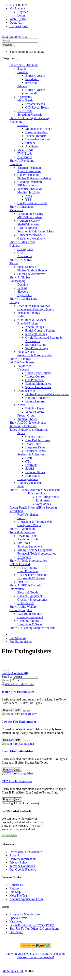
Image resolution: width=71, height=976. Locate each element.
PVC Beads (24, 111)
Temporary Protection (22, 426)
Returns (14, 888)
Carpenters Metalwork (31, 238)
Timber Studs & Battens (32, 270)
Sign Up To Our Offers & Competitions (34, 928)
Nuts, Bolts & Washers (31, 320)
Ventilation (16, 511)
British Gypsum (35, 75)
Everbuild (31, 465)
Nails (20, 316)
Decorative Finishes (37, 139)
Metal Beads (25, 100)
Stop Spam (16, 932)
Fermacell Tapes (35, 451)
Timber (13, 263)
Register (22, 12)
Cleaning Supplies (20, 610)
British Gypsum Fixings (40, 330)
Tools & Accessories (22, 532)
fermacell (31, 82)
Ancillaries (32, 146)
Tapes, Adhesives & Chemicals (28, 429)
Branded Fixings (27, 323)
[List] (3, 670)
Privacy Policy (18, 862)
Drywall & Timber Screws (33, 305)
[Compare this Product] (28, 710)
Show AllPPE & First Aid (25, 585)
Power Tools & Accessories (34, 355)
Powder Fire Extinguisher (19, 721)
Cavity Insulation (28, 174)
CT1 (28, 461)
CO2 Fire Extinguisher (17, 781)
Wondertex (32, 79)
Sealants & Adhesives (30, 454)
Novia (21, 404)
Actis (28, 196)
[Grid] (7, 670)
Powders (22, 72)
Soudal (29, 468)
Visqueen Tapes (35, 447)
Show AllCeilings (20, 259)
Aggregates (24, 97)
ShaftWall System (28, 224)
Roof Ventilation (27, 514)
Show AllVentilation (22, 528)
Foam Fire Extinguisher (18, 751)
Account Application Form (26, 899)
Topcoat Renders (35, 135)
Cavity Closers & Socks (32, 203)
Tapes (21, 433)
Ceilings (14, 245)
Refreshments (25, 603)
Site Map (15, 892)
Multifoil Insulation (29, 192)
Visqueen (23, 369)
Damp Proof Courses (38, 373)
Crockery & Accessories (32, 599)
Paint (20, 486)
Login (21, 15)
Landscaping (17, 281)
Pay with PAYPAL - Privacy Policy (31, 925)
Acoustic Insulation (29, 171)
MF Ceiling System (29, 217)
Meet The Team (19, 895)
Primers (22, 86)
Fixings (14, 302)
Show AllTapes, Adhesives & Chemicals (34, 489)
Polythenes (24, 366)
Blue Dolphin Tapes (37, 440)
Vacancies (15, 921)
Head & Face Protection (32, 574)
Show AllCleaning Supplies (26, 627)
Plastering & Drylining (23, 65)
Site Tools (23, 543)
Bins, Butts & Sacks (29, 624)
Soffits (21, 518)
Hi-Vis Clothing (27, 567)
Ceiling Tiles (25, 249)
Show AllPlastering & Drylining (29, 118)
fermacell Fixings (36, 334)
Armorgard (24, 557)
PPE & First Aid (19, 564)
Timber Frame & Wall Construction (47, 394)
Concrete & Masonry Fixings (35, 309)
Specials (50, 627)
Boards (21, 68)
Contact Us (16, 885)
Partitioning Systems (30, 213)
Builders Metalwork (29, 235)
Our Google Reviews (22, 869)
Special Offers (18, 918)
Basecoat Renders (36, 132)
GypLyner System (28, 220)
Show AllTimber (19, 277)
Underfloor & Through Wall (34, 521)
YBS (28, 199)
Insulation (15, 164)
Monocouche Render (38, 128)
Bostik (29, 458)
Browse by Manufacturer (25, 914)
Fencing (22, 288)
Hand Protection (27, 571)
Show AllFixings (20, 358)
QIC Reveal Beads (37, 107)
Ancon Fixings (34, 327)
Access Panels (18, 507)
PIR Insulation (26, 185)
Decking (22, 284)
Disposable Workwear (31, 578)
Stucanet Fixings (35, 344)
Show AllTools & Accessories (28, 560)
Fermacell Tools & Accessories (36, 553)
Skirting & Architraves (31, 274)
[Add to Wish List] (24, 710)
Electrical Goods (27, 592)
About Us (15, 855)
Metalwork (16, 210)
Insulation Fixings (28, 312)
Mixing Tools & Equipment (34, 550)
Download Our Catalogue (25, 851)
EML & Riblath (27, 227)
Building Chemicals (29, 482)
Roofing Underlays (37, 397)
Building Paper (34, 408)
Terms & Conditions (22, 866)
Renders (22, 125)
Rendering (15, 121)
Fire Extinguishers (47, 497)
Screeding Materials (29, 114)
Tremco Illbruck (27, 419)
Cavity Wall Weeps (29, 525)
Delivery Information (22, 859)
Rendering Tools (27, 539)
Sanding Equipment (29, 546)
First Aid (22, 581)
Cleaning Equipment (30, 617)
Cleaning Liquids (28, 620)
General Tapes (34, 436)
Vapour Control (35, 376)
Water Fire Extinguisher (18, 691)
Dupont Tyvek (26, 390)
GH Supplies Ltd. (13, 971)
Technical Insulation (29, 189)
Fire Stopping (36, 493)
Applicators (32, 475)
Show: (6, 680)
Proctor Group (26, 415)
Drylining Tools (27, 535)
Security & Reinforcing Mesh (35, 231)
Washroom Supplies (29, 613)
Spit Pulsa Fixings (36, 348)
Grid (20, 252)
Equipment (43, 500)
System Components (38, 387)
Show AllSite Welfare (22, 606)
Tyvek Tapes (33, 443)
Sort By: (7, 676)
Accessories (24, 157)
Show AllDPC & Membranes (27, 422)
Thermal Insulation (29, 167)
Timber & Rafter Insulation (34, 178)
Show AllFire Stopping (42, 507)
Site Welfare (17, 589)
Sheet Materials (26, 266)
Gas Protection (34, 380)
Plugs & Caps (26, 351)
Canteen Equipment (29, 596)
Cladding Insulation (29, 181)
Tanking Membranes (38, 383)
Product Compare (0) (15, 673)
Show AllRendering (21, 160)
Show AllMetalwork (22, 242)
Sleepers (22, 291)
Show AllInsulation (21, 206)
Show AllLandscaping (23, 298)
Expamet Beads (35, 104)
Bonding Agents (27, 479)
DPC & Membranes (21, 362)
